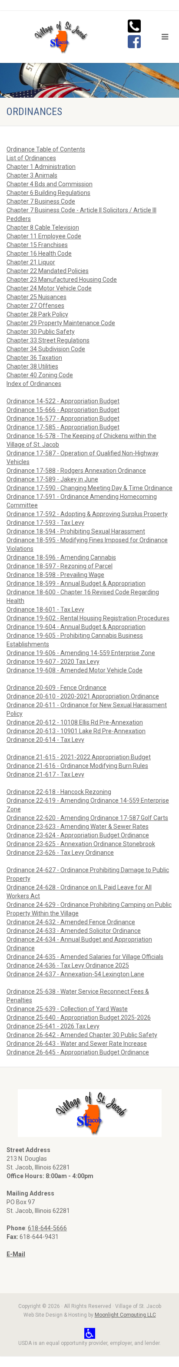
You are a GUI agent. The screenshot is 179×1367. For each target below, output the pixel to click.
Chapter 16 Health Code (39, 253)
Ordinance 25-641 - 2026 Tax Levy (53, 1026)
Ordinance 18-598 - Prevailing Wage (55, 574)
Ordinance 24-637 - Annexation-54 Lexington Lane (75, 974)
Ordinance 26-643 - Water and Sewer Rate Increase (77, 1043)
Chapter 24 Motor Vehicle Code (49, 288)
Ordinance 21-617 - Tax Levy (45, 774)
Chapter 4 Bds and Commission (50, 184)
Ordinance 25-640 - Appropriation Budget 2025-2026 (79, 1017)
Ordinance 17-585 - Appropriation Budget (63, 427)
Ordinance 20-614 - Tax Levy (45, 739)
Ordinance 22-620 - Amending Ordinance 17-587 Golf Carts (87, 817)
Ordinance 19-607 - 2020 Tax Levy (53, 661)
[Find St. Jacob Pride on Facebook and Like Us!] (134, 41)
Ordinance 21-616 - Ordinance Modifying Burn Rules (77, 765)
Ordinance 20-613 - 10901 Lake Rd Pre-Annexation (76, 731)
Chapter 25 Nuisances (36, 296)
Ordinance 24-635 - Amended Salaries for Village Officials (85, 956)
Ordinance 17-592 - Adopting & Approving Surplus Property (87, 514)
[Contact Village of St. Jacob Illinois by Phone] (134, 25)
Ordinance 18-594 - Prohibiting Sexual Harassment (76, 531)
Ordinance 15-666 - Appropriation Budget (63, 409)
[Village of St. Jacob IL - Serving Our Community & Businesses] (60, 37)
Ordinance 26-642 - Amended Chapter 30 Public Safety (82, 1034)
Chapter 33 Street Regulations (48, 340)
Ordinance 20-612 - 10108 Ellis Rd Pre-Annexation (75, 722)
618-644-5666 (47, 1228)
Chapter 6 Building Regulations (48, 192)
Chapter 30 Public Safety (41, 331)
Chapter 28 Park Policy (37, 314)
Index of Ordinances (34, 383)
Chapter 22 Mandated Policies (48, 270)
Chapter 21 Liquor (31, 262)
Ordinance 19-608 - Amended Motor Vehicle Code (75, 670)
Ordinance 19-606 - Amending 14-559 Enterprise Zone (81, 652)
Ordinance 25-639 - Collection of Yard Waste (67, 1008)
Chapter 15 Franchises (37, 244)
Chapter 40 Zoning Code (40, 375)
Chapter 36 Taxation (34, 357)
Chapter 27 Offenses (35, 305)
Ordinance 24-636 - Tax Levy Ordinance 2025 (68, 965)
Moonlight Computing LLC (125, 1315)
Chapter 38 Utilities (32, 366)
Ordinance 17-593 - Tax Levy (45, 522)
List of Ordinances (31, 158)
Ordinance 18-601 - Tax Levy (45, 609)
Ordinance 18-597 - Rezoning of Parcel (60, 566)
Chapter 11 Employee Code (44, 236)
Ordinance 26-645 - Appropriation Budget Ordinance (78, 1052)
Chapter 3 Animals (32, 175)
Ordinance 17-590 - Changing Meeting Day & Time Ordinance (89, 487)
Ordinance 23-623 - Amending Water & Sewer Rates (78, 826)
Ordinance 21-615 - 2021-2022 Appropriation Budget (79, 757)
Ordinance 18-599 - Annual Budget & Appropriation (76, 583)
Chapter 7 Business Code (41, 201)
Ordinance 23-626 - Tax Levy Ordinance (60, 852)
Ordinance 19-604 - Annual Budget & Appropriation (76, 626)
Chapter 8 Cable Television (43, 227)
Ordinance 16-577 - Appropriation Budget (63, 418)
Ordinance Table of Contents (46, 149)
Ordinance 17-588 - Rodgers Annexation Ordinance (76, 470)
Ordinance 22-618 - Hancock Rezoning (59, 791)
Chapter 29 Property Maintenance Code (61, 323)
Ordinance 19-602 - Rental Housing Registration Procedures (88, 618)
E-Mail (16, 1254)
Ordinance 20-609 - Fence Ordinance (56, 687)
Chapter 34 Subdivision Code (46, 349)
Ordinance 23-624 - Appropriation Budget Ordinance (78, 835)
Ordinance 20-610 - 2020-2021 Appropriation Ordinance (83, 696)
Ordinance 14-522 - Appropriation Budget (63, 401)
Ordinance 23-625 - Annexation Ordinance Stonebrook (81, 843)
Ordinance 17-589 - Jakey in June (52, 479)
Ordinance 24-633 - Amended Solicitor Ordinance (74, 930)
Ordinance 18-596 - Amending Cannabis (61, 557)
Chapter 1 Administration (41, 166)
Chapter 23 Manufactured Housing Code (62, 279)
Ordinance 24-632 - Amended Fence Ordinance (71, 922)
